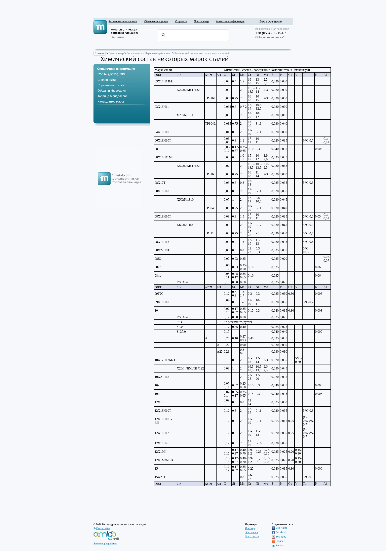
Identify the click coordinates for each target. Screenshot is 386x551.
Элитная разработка (105, 543)
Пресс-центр (201, 21)
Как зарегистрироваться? (271, 37)
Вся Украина (118, 37)
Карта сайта (103, 528)
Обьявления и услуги (156, 21)
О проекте (181, 21)
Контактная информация (230, 21)
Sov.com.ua (251, 532)
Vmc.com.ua (252, 536)
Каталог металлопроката (123, 21)
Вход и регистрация (271, 21)
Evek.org (250, 528)
